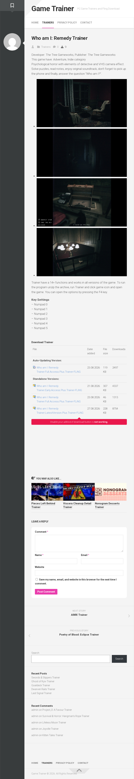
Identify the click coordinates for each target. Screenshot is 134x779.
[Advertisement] (79, 450)
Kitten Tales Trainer (52, 735)
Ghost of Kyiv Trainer (42, 681)
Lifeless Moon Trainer (54, 722)
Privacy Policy (67, 22)
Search (35, 652)
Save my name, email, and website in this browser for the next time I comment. (76, 581)
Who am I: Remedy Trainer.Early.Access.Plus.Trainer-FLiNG (59, 388)
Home (35, 22)
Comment (41, 531)
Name (39, 555)
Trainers (48, 22)
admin (34, 709)
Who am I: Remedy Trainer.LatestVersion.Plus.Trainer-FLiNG (60, 410)
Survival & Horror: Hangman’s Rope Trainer (65, 716)
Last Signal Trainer (41, 693)
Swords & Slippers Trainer (45, 677)
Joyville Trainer (50, 728)
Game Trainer (52, 8)
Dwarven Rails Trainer (43, 689)
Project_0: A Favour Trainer (57, 709)
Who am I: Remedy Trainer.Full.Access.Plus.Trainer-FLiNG (59, 369)
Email (85, 555)
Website (39, 567)
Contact (86, 22)
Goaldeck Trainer (40, 685)
